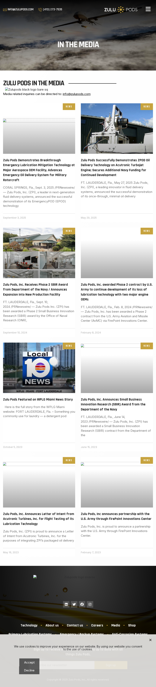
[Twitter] (74, 604)
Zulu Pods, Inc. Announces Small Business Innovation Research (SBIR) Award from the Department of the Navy (113, 404)
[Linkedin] (66, 604)
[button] (148, 9)
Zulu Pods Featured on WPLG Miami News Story (38, 399)
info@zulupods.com (77, 94)
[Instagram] (90, 604)
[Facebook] (82, 604)
